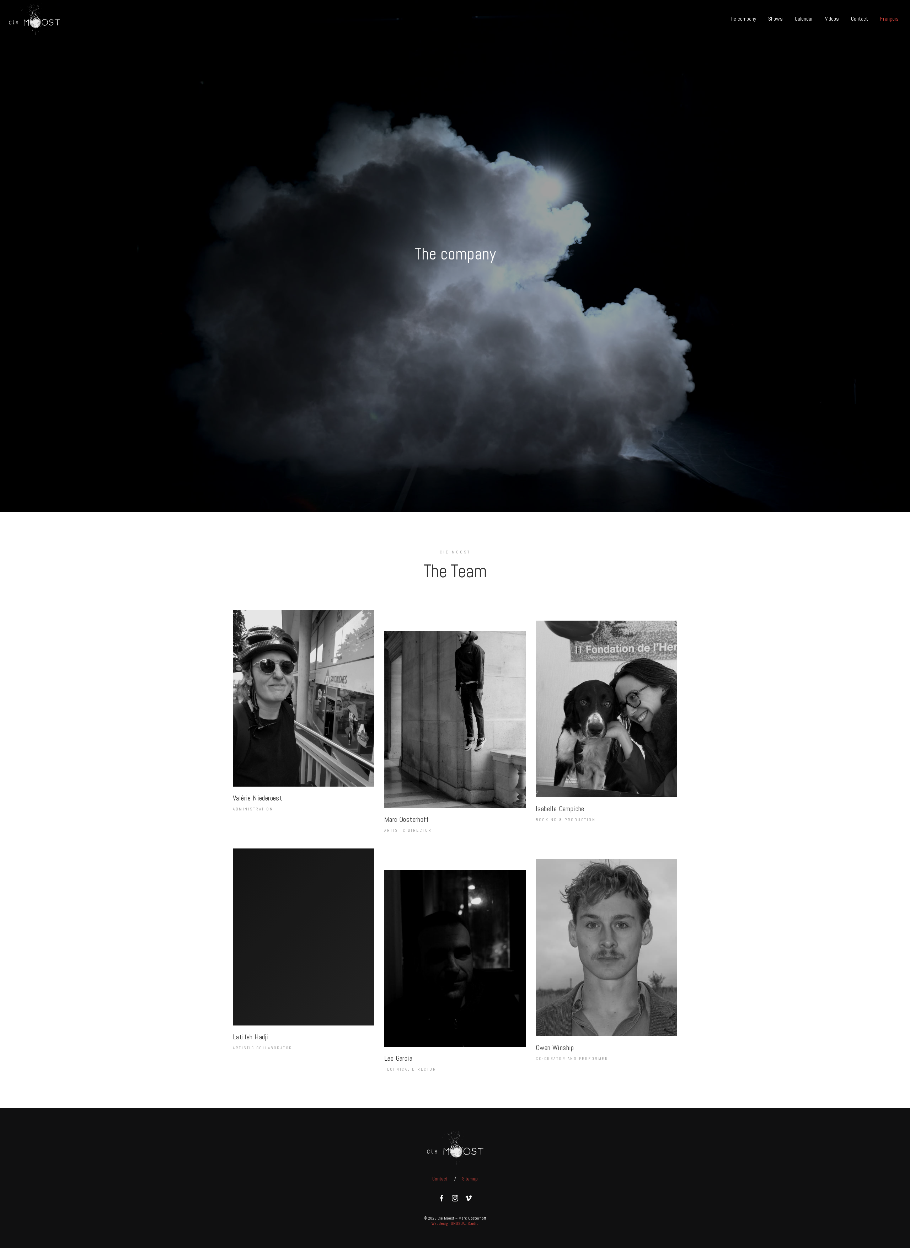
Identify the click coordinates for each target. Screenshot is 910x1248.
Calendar (804, 18)
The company (742, 18)
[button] (303, 722)
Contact (859, 18)
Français (889, 18)
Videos (832, 18)
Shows (775, 18)
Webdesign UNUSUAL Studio (455, 1223)
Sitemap (470, 1179)
